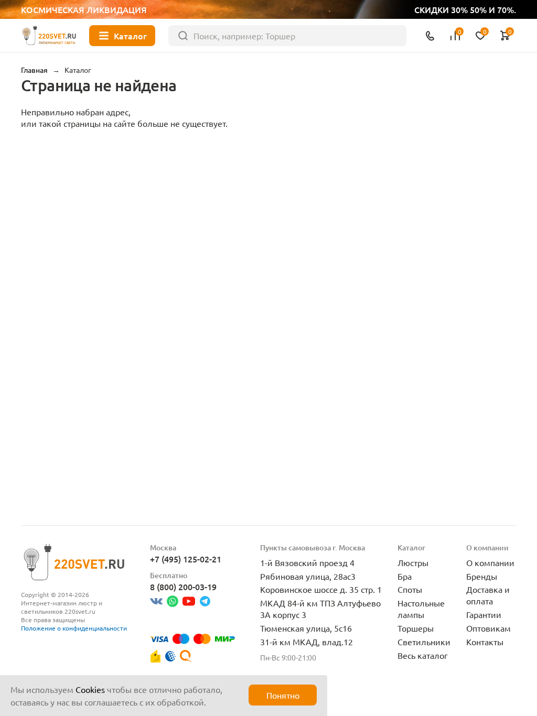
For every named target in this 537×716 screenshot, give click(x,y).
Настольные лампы (421, 609)
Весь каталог (423, 655)
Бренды (481, 576)
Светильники (424, 641)
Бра (405, 576)
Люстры (413, 562)
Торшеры (416, 628)
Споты (410, 589)
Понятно (282, 695)
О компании (490, 562)
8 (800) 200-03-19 (183, 586)
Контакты (484, 641)
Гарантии (483, 614)
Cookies (90, 689)
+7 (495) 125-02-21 (185, 559)
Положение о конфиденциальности (74, 628)
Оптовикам (488, 628)
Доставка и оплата (488, 595)
